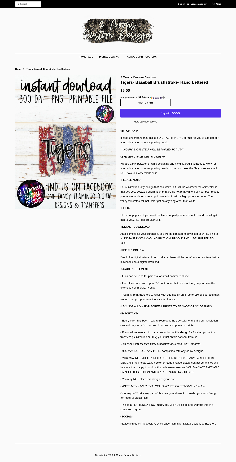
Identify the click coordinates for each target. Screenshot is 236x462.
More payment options (145, 121)
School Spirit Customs (142, 56)
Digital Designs (109, 56)
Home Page (86, 56)
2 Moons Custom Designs (127, 455)
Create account (199, 4)
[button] (170, 97)
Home (18, 69)
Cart (218, 4)
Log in (181, 4)
